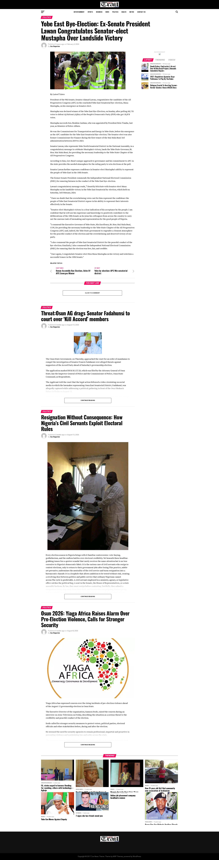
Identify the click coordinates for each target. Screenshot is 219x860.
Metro (131, 12)
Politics (115, 12)
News (107, 12)
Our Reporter (55, 46)
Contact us (141, 12)
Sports (90, 12)
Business (99, 12)
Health (123, 12)
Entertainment (79, 12)
